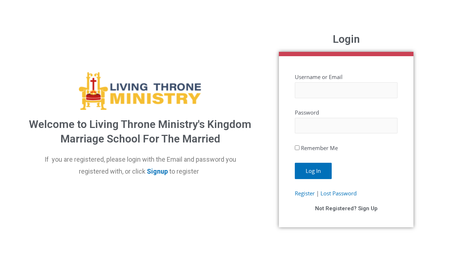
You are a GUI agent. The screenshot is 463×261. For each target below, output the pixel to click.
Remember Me (319, 148)
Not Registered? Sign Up (346, 208)
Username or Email (319, 76)
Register (305, 193)
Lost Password (338, 193)
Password (307, 112)
